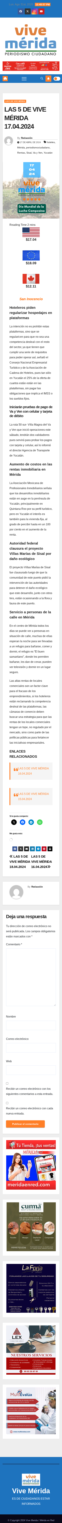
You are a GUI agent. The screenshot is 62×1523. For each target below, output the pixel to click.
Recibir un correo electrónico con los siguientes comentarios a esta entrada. (29, 1091)
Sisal (29, 152)
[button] (41, 78)
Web (9, 1061)
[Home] (5, 78)
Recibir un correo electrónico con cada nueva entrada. (29, 1111)
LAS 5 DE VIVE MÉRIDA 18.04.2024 (19, 862)
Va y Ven (37, 152)
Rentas (21, 152)
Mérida (21, 147)
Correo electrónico (17, 1038)
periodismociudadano (38, 147)
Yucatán (48, 152)
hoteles (51, 142)
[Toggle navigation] (24, 78)
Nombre (11, 1016)
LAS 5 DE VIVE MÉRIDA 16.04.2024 (41, 862)
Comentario (14, 944)
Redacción (27, 138)
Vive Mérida (31, 1491)
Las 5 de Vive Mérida (15, 101)
